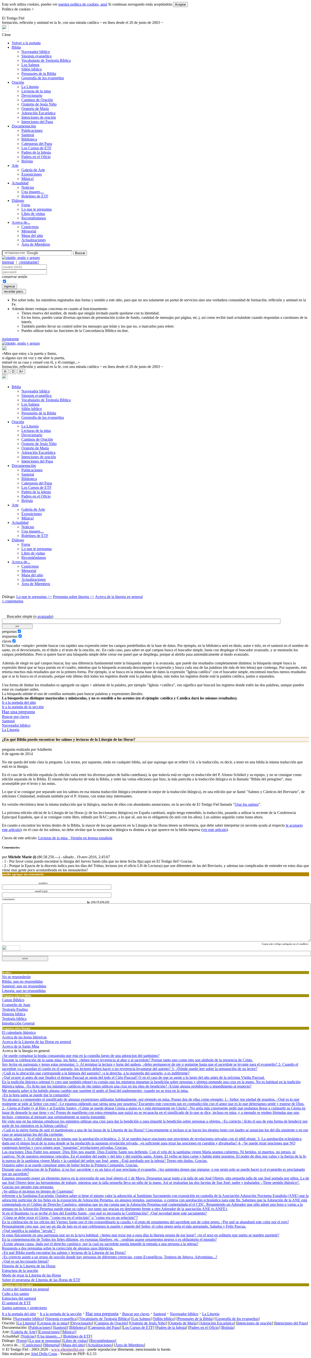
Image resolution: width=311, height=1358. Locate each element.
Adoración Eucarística (38, 113)
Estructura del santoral (19, 1298)
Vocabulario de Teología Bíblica (46, 60)
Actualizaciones (33, 240)
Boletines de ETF (34, 196)
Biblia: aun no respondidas (22, 981)
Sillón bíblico (31, 69)
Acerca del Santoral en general (25, 1289)
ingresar (8, 262)
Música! (27, 179)
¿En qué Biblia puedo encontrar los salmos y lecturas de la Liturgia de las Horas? (64, 1253)
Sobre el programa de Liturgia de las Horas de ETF (41, 1280)
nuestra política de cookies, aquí (82, 4)
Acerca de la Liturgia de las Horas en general (36, 1042)
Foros (25, 205)
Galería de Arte (33, 170)
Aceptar (180, 4)
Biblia (16, 47)
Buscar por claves (15, 717)
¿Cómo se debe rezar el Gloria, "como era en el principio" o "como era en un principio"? (70, 1217)
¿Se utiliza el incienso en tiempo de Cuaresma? (38, 1191)
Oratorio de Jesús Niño (39, 104)
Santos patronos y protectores (24, 1308)
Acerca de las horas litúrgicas (24, 1037)
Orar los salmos (247, 804)
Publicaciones (32, 130)
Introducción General (18, 1023)
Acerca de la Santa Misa (20, 1046)
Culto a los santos (15, 1294)
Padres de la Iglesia (36, 152)
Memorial (28, 231)
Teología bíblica (14, 1019)
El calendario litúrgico (19, 1032)
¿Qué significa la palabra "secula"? (28, 1231)
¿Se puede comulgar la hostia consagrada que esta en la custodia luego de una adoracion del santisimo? (80, 1056)
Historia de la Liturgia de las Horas (28, 1266)
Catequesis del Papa (36, 144)
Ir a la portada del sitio (19, 702)
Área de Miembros (35, 244)
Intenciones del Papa (37, 122)
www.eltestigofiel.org (67, 1349)
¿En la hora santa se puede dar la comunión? (36, 1095)
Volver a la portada (26, 43)
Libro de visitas (33, 214)
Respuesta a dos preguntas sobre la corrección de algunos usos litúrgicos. (57, 1248)
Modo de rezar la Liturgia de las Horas (31, 1275)
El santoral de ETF (16, 1303)
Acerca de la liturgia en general (119, 597)
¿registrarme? (29, 262)
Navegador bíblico (35, 52)
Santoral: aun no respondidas (24, 986)
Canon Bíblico (13, 1000)
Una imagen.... (32, 192)
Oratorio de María (35, 109)
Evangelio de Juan (16, 1005)
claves (6, 641)
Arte (15, 165)
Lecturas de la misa (36, 91)
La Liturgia (30, 87)
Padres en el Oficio (36, 157)
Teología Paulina (15, 1009)
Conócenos (30, 227)
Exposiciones (31, 174)
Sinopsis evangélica (36, 56)
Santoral (27, 135)
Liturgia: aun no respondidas (24, 991)
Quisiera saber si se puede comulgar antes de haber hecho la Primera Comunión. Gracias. (70, 1165)
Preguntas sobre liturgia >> (73, 597)
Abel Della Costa (44, 1354)
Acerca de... (21, 222)
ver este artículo (214, 830)
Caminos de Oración (37, 100)
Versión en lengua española (90, 838)
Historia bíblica (13, 1014)
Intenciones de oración (38, 117)
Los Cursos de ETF (36, 148)
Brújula (27, 161)
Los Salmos (30, 65)
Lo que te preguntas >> (34, 597)
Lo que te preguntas (36, 209)
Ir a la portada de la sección (23, 707)
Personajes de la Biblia (38, 73)
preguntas (9, 631)
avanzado (44, 616)
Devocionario (31, 95)
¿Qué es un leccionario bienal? (25, 1261)
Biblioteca (29, 139)
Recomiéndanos (33, 218)
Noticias (27, 187)
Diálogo (18, 200)
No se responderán (16, 977)
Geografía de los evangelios (42, 78)
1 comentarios (12, 601)
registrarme (10, 339)
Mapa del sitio (32, 235)
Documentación (24, 126)
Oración (18, 82)
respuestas (9, 636)
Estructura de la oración (20, 1271)
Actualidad (20, 183)
